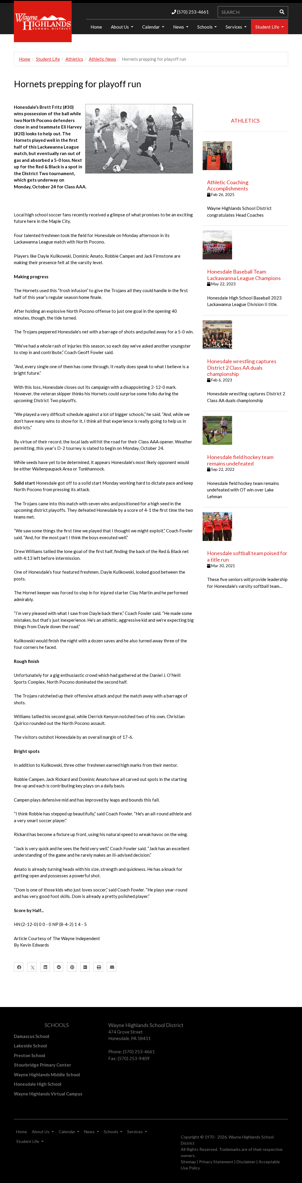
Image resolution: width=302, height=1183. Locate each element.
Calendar (151, 26)
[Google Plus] (85, 967)
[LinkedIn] (45, 967)
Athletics (74, 59)
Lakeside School (30, 1045)
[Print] (98, 967)
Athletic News (102, 59)
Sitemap (188, 1161)
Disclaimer (246, 1161)
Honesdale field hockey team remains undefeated (240, 460)
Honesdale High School (37, 1084)
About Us (120, 26)
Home (24, 59)
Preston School (29, 1055)
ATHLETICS (245, 120)
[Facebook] (18, 967)
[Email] (111, 967)
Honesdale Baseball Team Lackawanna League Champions (244, 274)
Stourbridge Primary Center (42, 1064)
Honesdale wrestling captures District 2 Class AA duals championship (241, 367)
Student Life (267, 26)
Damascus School (31, 1036)
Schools (205, 26)
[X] (32, 967)
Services (234, 26)
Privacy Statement (216, 1161)
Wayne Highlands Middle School (47, 1074)
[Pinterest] (71, 967)
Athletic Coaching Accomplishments (227, 185)
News (179, 26)
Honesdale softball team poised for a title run (247, 556)
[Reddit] (58, 967)
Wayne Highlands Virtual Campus (48, 1093)
